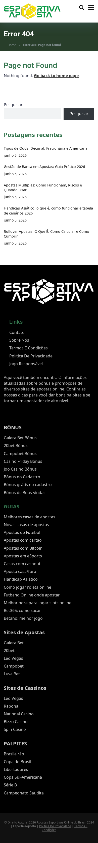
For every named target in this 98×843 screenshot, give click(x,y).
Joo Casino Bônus (20, 469)
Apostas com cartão (23, 540)
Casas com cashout (22, 563)
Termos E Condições (28, 348)
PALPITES (15, 743)
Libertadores (16, 769)
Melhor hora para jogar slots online (37, 602)
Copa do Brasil (17, 761)
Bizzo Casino (16, 721)
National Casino (19, 714)
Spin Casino (15, 729)
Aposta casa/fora (20, 571)
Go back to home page (56, 75)
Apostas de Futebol (22, 532)
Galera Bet (14, 643)
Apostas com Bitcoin (23, 548)
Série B (10, 785)
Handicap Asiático (21, 579)
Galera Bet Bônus (20, 438)
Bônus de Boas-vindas (24, 492)
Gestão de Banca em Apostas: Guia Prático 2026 (44, 166)
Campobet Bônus (20, 453)
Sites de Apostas (24, 632)
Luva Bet (12, 674)
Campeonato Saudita (24, 793)
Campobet (14, 666)
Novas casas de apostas (26, 524)
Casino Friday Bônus (23, 461)
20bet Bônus (16, 445)
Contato (17, 332)
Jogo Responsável (26, 363)
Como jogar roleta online (27, 587)
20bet (9, 650)
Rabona (11, 706)
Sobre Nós (19, 340)
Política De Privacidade (31, 356)
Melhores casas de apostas (29, 517)
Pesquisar (13, 104)
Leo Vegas (13, 658)
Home (12, 45)
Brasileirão (14, 754)
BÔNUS (13, 427)
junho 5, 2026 (15, 155)
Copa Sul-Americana (23, 777)
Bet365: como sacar (22, 610)
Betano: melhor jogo (23, 618)
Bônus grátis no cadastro (28, 484)
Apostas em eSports (23, 556)
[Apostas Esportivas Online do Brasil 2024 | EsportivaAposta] (32, 11)
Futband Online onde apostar (32, 595)
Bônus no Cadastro (22, 477)
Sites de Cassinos (25, 688)
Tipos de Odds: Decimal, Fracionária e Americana (45, 148)
